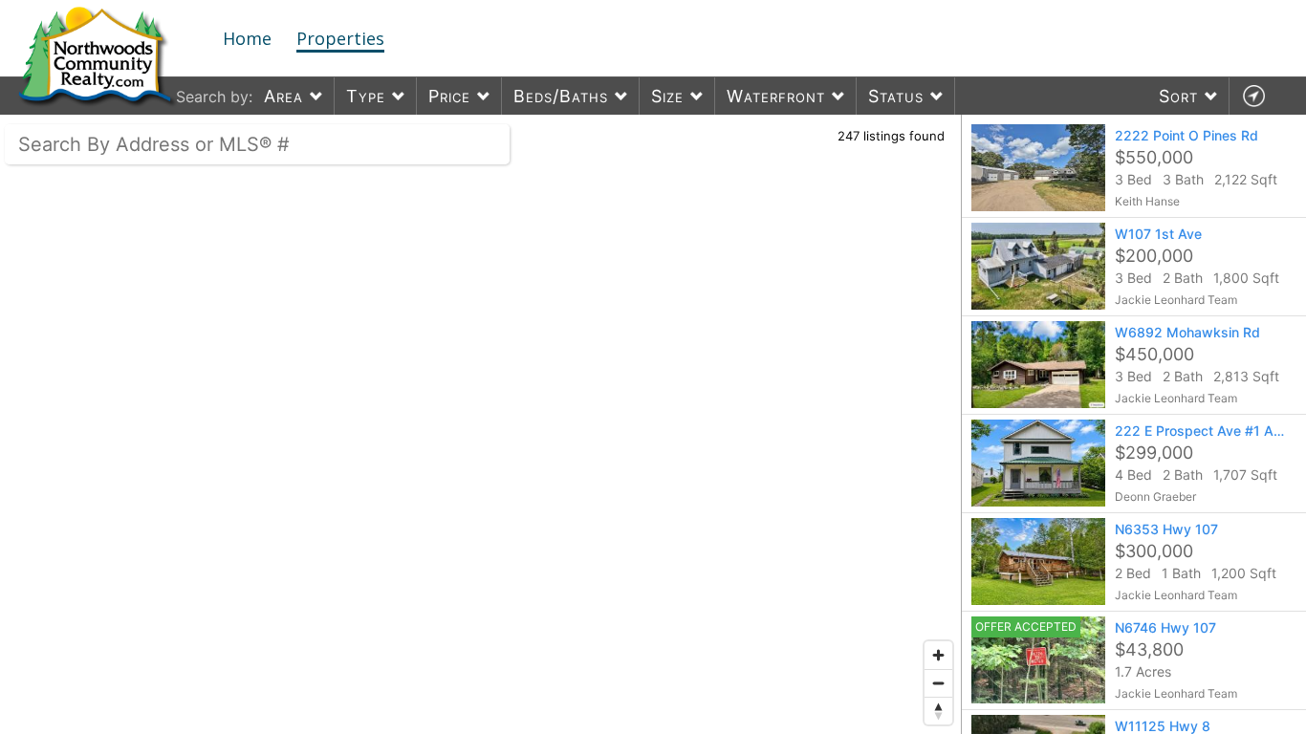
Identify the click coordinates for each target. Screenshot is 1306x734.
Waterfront (776, 96)
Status (896, 96)
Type (365, 96)
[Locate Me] (1253, 96)
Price (449, 96)
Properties (340, 38)
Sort (1178, 96)
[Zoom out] (938, 683)
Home (247, 38)
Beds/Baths (560, 96)
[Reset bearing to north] (938, 710)
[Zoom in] (938, 655)
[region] (481, 424)
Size (667, 96)
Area (283, 96)
